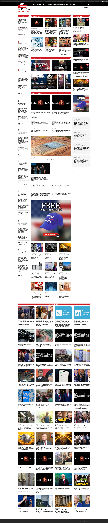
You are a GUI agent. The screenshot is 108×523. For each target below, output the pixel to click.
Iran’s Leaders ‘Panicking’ (24, 467)
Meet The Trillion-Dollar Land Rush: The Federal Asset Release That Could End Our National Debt (81, 122)
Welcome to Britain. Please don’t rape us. (23, 42)
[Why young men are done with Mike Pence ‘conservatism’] (63, 479)
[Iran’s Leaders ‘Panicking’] (26, 458)
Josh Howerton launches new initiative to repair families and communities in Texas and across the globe (40, 179)
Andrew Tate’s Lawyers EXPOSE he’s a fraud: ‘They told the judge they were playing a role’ (37, 296)
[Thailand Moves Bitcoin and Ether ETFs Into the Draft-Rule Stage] (44, 501)
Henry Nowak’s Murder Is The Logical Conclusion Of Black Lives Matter (23, 162)
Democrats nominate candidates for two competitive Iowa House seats (22, 222)
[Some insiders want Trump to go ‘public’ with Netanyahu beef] (63, 395)
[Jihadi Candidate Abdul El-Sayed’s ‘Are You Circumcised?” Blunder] (82, 458)
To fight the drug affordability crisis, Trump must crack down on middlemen (82, 366)
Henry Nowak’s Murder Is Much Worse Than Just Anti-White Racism (23, 170)
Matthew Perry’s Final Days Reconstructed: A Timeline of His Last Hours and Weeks (22, 110)
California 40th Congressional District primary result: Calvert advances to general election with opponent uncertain (82, 406)
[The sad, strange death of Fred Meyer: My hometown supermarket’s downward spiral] (26, 417)
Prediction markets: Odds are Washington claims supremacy (63, 385)
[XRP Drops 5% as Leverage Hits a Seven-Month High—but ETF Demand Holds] (26, 438)
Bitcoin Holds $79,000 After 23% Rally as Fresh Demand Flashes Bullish (62, 448)
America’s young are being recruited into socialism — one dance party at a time (23, 29)
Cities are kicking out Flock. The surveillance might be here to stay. (36, 50)
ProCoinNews (62, 253)
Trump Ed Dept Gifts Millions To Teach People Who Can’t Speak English (23, 207)
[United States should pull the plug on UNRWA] (26, 395)
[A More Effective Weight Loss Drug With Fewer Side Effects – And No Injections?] (44, 417)
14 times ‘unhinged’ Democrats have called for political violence (82, 427)
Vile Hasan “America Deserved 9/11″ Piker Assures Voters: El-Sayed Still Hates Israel (44, 468)
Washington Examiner (22, 320)
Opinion (39, 4)
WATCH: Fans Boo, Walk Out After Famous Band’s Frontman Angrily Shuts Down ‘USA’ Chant (81, 160)
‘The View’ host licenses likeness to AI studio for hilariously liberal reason (51, 256)
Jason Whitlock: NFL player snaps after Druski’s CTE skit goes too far (50, 51)
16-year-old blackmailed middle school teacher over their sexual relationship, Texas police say (80, 29)
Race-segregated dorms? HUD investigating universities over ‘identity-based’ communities (63, 276)
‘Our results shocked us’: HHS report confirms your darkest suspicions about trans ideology (22, 63)
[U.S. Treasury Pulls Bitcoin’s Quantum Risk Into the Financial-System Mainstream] (63, 501)
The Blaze (47, 28)
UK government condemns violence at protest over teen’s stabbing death (23, 177)
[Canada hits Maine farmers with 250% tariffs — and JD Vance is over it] (63, 417)
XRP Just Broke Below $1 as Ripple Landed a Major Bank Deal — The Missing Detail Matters (80, 90)
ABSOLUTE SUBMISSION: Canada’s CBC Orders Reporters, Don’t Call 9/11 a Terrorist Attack (65, 52)
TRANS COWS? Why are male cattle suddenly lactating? (81, 489)
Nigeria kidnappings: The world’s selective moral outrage (43, 406)
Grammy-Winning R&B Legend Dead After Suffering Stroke (80, 135)
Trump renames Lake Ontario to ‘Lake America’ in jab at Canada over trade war (51, 275)
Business (55, 4)
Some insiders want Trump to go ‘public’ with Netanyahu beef (63, 406)
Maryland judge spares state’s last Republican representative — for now (22, 21)
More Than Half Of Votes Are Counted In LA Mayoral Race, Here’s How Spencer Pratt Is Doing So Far (81, 147)
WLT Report (78, 119)
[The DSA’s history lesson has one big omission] (82, 438)
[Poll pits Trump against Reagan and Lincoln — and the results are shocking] (37, 247)
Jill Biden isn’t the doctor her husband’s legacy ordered (22, 237)
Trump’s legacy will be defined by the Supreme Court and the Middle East (82, 345)
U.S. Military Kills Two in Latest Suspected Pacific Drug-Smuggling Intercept (22, 87)
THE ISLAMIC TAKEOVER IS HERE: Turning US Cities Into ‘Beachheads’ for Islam (36, 32)
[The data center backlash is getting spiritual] (51, 286)
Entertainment (48, 4)
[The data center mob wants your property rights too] (51, 146)
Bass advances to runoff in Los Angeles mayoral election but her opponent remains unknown (23, 259)
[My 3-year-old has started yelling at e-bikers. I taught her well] (44, 355)
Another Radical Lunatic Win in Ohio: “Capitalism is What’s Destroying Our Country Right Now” (44, 490)
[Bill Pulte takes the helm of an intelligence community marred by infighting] (26, 312)
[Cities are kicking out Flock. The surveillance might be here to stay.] (37, 42)
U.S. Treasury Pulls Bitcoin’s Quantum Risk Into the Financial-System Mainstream (63, 511)
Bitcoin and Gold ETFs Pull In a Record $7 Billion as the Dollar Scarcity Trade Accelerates (64, 257)
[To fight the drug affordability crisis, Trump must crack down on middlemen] (82, 355)
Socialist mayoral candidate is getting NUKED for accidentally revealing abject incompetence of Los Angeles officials (40, 195)
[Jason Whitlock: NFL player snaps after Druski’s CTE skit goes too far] (51, 42)
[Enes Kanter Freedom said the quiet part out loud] (26, 501)
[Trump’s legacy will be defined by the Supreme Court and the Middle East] (82, 335)
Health (42, 4)
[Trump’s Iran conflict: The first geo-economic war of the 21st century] (63, 355)
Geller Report (34, 28)
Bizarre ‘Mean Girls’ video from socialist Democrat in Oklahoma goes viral (64, 295)
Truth (63, 4)
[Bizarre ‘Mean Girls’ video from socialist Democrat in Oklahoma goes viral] (65, 286)
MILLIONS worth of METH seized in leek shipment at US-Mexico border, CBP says (61, 123)
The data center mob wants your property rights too (44, 159)
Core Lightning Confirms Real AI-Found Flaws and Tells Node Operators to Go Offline (23, 56)
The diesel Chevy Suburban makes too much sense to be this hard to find (80, 59)
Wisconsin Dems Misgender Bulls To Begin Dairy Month (22, 200)
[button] (89, 4)
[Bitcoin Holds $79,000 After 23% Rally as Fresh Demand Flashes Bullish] (63, 438)
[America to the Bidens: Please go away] (63, 335)
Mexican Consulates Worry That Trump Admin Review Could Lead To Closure (23, 277)
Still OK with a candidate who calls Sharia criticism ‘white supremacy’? (23, 36)
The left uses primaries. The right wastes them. (22, 71)
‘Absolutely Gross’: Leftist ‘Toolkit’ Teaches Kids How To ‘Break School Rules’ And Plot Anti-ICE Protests (23, 214)
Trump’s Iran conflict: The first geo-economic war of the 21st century (63, 366)
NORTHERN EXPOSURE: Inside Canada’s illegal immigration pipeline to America (40, 123)
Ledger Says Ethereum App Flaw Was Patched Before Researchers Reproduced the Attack (36, 275)
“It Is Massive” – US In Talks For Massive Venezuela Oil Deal (38, 186)
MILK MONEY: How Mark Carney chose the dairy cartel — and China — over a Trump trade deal (63, 469)
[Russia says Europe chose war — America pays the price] (26, 375)
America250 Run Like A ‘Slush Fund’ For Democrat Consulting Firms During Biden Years (23, 193)
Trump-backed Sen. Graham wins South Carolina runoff (81, 510)
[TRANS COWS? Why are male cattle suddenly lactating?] (82, 479)
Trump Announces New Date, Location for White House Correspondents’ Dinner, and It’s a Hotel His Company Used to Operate (23, 140)
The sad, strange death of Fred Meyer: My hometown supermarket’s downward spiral (26, 427)
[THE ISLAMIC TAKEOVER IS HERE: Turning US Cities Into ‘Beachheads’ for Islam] (37, 22)
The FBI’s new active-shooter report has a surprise (40, 131)
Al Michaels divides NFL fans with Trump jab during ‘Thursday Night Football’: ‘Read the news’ (51, 32)
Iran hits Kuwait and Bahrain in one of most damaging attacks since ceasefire (23, 102)
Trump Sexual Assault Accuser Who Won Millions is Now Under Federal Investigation (23, 230)
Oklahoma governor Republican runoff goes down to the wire (44, 448)
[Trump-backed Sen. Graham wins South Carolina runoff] (82, 501)
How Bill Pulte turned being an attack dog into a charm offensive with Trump (26, 366)
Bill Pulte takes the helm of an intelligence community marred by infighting (23, 251)
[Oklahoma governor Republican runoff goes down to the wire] (44, 438)
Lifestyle (59, 4)
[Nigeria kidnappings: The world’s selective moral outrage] (44, 395)
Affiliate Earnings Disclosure (41, 521)
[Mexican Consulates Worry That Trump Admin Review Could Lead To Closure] (82, 312)
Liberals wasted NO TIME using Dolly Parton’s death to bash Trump (61, 131)
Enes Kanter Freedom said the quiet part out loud (26, 510)
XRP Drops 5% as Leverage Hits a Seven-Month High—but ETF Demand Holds (26, 448)
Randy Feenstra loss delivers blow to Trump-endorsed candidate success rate (23, 95)
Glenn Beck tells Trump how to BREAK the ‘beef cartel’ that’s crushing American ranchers (61, 187)
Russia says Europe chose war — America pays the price (26, 385)
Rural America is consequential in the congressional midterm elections (23, 118)
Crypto (70, 4)
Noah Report (33, 184)
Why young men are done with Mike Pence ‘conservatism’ (63, 489)
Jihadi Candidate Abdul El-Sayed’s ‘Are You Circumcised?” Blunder (81, 468)
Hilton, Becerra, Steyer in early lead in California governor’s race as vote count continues (82, 386)
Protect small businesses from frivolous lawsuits (22, 124)
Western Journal (58, 320)
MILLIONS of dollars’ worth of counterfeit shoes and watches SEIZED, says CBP (26, 490)
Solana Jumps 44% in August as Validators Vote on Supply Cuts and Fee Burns (23, 49)
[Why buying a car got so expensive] (26, 335)
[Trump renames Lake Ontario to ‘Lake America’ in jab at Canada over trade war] (51, 266)
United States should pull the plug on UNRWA (25, 405)
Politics (34, 4)
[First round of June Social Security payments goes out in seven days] (44, 335)
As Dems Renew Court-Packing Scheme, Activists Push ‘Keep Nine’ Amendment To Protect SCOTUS (23, 185)
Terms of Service (22, 521)
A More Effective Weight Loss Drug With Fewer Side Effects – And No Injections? (44, 427)
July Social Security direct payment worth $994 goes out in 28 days (23, 80)
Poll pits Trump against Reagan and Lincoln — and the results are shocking (36, 256)
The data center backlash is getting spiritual (49, 295)
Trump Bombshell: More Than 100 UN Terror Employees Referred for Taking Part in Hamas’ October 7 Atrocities (81, 74)
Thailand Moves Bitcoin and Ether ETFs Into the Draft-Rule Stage (44, 511)
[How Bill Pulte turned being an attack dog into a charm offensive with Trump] (26, 355)
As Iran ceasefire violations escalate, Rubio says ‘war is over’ (23, 155)
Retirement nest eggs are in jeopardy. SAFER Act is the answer (22, 244)
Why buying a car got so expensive (24, 345)
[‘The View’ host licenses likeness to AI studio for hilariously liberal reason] (51, 247)
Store (73, 4)
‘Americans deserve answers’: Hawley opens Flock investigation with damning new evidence (65, 32)
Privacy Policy (30, 521)
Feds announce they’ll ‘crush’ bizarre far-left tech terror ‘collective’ (61, 194)
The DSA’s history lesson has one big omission (81, 447)
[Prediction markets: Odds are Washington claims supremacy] (63, 375)
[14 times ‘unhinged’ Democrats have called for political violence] (82, 417)
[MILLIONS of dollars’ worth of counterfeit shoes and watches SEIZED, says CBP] (26, 479)
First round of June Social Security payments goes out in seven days (44, 345)
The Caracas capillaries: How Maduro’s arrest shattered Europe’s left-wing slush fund (44, 386)
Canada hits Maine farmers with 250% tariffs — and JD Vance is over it (62, 427)
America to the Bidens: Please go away (63, 345)
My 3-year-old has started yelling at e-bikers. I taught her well (44, 366)
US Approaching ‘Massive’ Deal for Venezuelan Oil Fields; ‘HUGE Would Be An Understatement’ (61, 114)
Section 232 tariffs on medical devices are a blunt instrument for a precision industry (23, 131)
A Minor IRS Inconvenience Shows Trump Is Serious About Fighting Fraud (23, 149)
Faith (67, 4)
